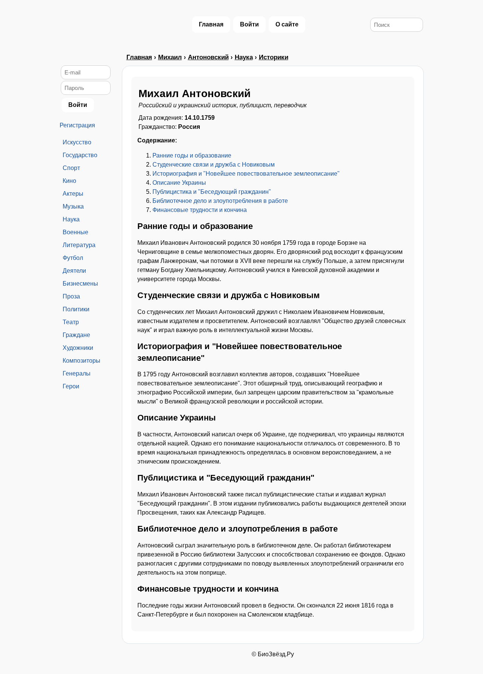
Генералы (77, 373)
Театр (71, 322)
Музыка (73, 206)
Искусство (77, 142)
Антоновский (208, 57)
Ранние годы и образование (191, 155)
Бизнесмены (80, 283)
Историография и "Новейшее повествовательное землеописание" (246, 173)
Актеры (73, 193)
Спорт (71, 168)
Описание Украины (179, 182)
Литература (79, 245)
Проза (71, 296)
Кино (69, 181)
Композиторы (81, 360)
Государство (80, 155)
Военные (75, 232)
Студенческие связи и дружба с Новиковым (213, 164)
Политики (76, 309)
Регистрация (77, 125)
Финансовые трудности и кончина (199, 210)
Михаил (170, 57)
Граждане (76, 335)
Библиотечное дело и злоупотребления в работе (220, 201)
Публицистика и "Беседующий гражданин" (211, 192)
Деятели (74, 270)
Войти (249, 24)
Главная (211, 24)
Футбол (73, 258)
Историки (273, 57)
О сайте (286, 24)
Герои (71, 386)
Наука (71, 219)
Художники (78, 348)
